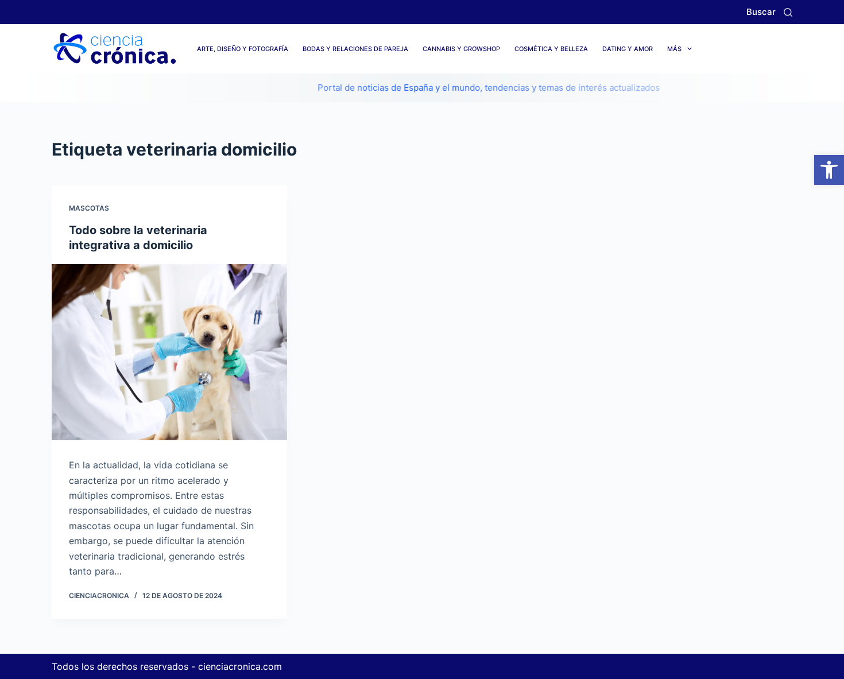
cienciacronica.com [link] (240, 666)
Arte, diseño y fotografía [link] (242, 49)
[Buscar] (788, 12)
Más (674, 49)
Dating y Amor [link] (627, 49)
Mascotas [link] (89, 208)
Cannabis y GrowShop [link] (461, 49)
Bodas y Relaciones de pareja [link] (355, 49)
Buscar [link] (761, 11)
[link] (829, 170)
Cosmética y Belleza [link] (551, 49)
